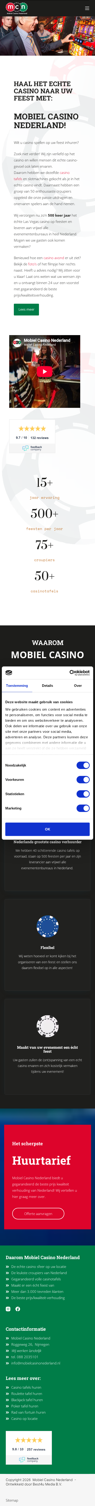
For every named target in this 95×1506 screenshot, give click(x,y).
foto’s (32, 264)
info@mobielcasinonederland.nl (35, 1363)
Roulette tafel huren (26, 1393)
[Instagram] (8, 1309)
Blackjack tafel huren (27, 1399)
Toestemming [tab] (17, 686)
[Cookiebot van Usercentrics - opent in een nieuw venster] (69, 673)
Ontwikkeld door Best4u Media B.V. (34, 1484)
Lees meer (26, 309)
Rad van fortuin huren (28, 1412)
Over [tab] (78, 686)
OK (47, 829)
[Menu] (87, 8)
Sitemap (12, 1500)
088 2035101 (28, 1356)
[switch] (83, 779)
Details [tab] (47, 686)
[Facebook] (17, 1309)
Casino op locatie (24, 1418)
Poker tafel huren (24, 1406)
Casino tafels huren (26, 1387)
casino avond (54, 257)
